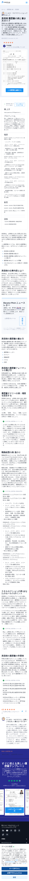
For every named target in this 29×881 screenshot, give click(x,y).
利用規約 (18, 328)
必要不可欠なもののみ (14, 873)
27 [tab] (22, 817)
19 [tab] (14, 817)
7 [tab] (1, 817)
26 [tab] (21, 817)
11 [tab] (5, 817)
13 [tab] (7, 817)
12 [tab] (6, 817)
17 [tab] (12, 817)
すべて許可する (14, 868)
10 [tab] (4, 817)
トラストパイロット (21, 785)
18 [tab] (13, 817)
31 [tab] (27, 817)
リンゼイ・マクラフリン (13, 13)
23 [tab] (18, 817)
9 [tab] (3, 817)
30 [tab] (26, 817)
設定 (14, 877)
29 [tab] (25, 817)
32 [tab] (28, 817)
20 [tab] (15, 817)
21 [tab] (16, 817)
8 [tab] (2, 817)
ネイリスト (6, 754)
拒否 (16, 860)
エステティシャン (17, 754)
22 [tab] (17, 817)
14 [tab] (8, 817)
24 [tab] (19, 817)
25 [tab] (20, 817)
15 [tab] (9, 817)
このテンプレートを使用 (14, 810)
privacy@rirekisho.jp (10, 861)
